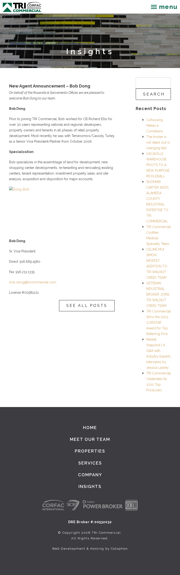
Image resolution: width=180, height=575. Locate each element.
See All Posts (86, 305)
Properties (90, 451)
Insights (90, 486)
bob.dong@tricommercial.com (32, 282)
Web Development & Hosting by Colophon (90, 548)
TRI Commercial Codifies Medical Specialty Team (158, 235)
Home (90, 427)
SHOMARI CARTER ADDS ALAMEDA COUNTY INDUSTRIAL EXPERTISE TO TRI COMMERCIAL (157, 201)
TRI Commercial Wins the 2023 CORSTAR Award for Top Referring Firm (158, 322)
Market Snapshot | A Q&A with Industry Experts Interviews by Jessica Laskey (158, 353)
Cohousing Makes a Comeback (154, 125)
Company (90, 474)
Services (90, 463)
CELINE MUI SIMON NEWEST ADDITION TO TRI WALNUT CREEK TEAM (156, 263)
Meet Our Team (90, 439)
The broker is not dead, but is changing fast (158, 142)
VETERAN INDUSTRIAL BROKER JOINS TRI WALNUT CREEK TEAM (157, 294)
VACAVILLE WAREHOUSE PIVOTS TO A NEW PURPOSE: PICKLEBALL (158, 165)
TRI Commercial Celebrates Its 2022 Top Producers (158, 381)
